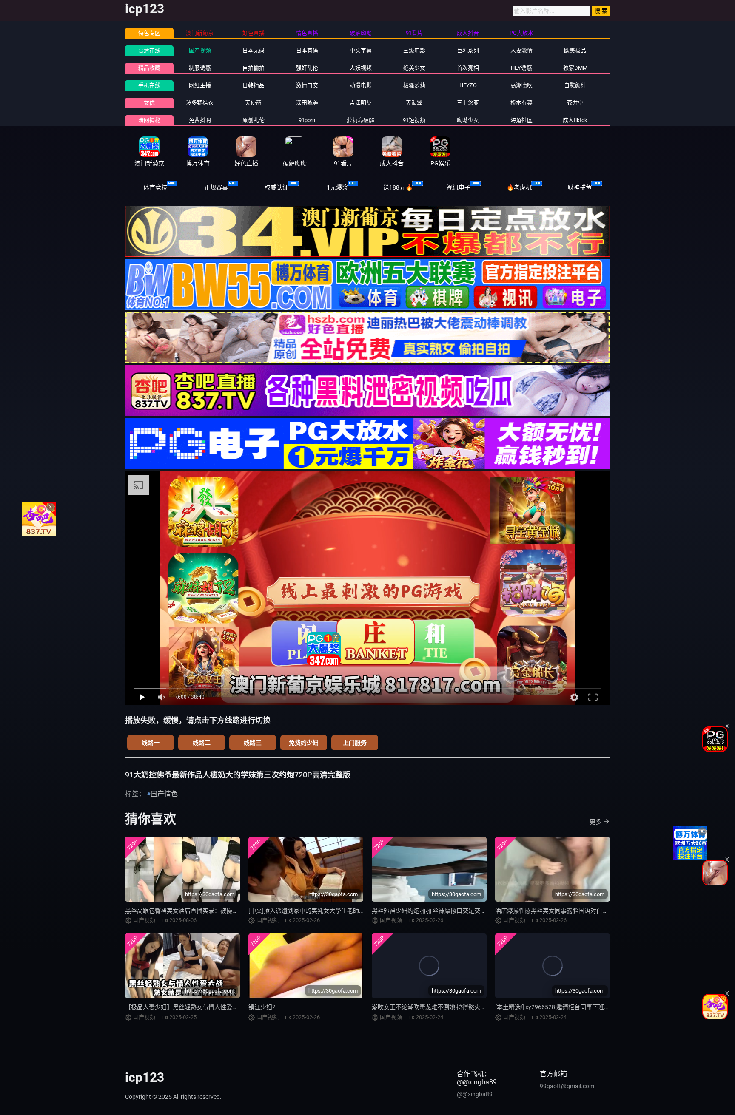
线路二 (202, 742)
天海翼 (414, 102)
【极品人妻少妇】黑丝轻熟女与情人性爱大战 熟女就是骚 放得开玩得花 (218, 1007)
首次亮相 (468, 68)
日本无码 (253, 50)
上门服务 (355, 742)
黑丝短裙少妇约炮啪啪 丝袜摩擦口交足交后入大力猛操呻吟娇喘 (456, 910)
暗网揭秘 (149, 120)
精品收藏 (149, 68)
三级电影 (414, 50)
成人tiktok (575, 120)
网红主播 (200, 85)
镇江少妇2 (262, 1007)
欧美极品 (575, 50)
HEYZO (468, 85)
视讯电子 (458, 187)
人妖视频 (361, 68)
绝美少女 (414, 68)
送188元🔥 (398, 187)
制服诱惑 (200, 68)
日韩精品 (253, 85)
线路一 (151, 742)
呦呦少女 (468, 120)
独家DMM (575, 68)
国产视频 (200, 50)
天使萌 (253, 102)
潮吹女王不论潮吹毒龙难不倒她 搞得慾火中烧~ (434, 1007)
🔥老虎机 (519, 187)
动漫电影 (361, 85)
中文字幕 (361, 50)
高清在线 (149, 50)
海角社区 (521, 120)
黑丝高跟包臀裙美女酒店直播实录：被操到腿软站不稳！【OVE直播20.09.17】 (229, 910)
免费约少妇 (304, 742)
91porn (307, 120)
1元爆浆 (337, 187)
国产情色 (164, 794)
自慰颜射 (575, 85)
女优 (149, 102)
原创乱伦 (253, 120)
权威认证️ (276, 187)
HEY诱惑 (521, 68)
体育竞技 (155, 187)
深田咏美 (307, 102)
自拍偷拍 (253, 68)
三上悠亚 (468, 102)
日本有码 (307, 50)
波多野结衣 (200, 102)
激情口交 (307, 85)
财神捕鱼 (580, 187)
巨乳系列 (468, 50)
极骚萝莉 (414, 85)
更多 (595, 821)
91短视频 (414, 120)
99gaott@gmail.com (567, 1086)
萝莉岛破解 (360, 120)
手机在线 (149, 85)
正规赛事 (216, 187)
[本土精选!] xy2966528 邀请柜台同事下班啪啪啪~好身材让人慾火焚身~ (589, 1007)
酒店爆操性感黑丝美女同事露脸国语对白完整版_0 (560, 910)
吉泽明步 (361, 102)
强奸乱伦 (307, 68)
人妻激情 (521, 50)
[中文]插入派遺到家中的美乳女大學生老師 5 (306, 910)
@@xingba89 (475, 1094)
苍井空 (575, 102)
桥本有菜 (521, 102)
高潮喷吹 (521, 85)
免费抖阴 (200, 120)
